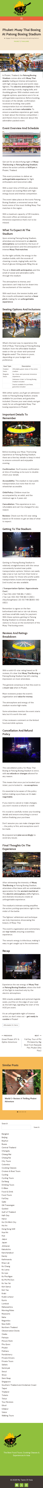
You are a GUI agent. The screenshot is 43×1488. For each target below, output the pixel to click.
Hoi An (4, 1225)
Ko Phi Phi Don (8, 1280)
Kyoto (4, 1300)
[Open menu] (21, 18)
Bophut (5, 1141)
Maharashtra (7, 1307)
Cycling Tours (8, 1178)
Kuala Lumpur (8, 1297)
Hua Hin (5, 1232)
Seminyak (6, 1368)
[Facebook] (17, 1485)
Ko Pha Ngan (7, 1276)
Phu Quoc (6, 1344)
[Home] (4, 38)
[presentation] (21, 1082)
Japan (4, 1242)
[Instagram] (26, 1485)
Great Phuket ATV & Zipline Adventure (10, 1039)
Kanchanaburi (8, 1253)
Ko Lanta (5, 1269)
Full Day (5, 1198)
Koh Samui (6, 1286)
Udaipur (5, 1409)
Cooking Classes (9, 1168)
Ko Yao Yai (6, 1283)
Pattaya (5, 1337)
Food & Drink (7, 1191)
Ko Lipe (5, 1273)
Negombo (6, 1320)
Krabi (4, 1293)
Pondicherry (7, 1354)
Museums (6, 1314)
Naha (4, 1317)
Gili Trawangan (8, 1205)
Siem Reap (6, 1378)
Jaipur (4, 1239)
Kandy (4, 1256)
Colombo (6, 1164)
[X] (21, 1485)
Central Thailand (9, 1147)
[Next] (37, 1089)
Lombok (5, 1303)
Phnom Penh (7, 1341)
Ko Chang (6, 1266)
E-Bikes (5, 1188)
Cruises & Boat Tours (11, 1171)
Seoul (4, 1371)
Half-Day (5, 1215)
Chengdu (6, 1151)
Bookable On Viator (11, 1025)
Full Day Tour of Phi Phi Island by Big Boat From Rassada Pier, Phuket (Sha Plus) (32, 1043)
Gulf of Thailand (9, 1212)
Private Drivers (8, 1358)
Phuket (17, 41)
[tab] (17, 1111)
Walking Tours (8, 1415)
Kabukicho (6, 1249)
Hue (3, 1236)
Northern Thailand (10, 1327)
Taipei (4, 1388)
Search (5, 1123)
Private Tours (7, 1361)
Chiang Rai (6, 1158)
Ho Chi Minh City (9, 1222)
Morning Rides (8, 1310)
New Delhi (6, 1324)
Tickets (5, 1395)
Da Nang (5, 1181)
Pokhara (5, 1351)
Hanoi (4, 1219)
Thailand (25, 41)
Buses (4, 1144)
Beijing (4, 1137)
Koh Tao (5, 1290)
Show (4, 1375)
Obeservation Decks (11, 1331)
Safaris (5, 1364)
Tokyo (4, 1398)
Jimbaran (6, 1246)
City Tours (6, 1161)
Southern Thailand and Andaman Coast (19, 1385)
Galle (4, 1202)
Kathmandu (7, 1259)
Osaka (4, 1334)
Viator (4, 1412)
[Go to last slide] (5, 1089)
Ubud (4, 1405)
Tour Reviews (7, 1402)
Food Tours (7, 1195)
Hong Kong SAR (8, 1229)
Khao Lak (6, 1263)
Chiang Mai (6, 1154)
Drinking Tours (8, 1185)
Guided (5, 1208)
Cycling (5, 1175)
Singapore (6, 1381)
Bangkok (5, 1134)
